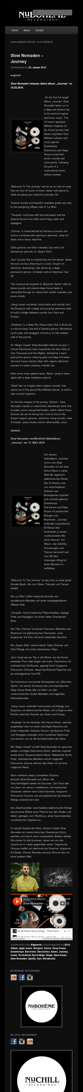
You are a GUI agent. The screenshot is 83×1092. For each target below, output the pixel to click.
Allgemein (36, 944)
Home (15, 30)
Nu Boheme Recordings (32, 955)
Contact (39, 30)
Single (49, 955)
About (27, 30)
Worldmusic (49, 958)
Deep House (59, 948)
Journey (63, 951)
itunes (54, 951)
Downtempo (17, 951)
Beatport (38, 948)
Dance (47, 948)
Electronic (30, 951)
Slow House (60, 955)
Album (14, 948)
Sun (39, 958)
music (14, 955)
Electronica (43, 951)
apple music (25, 948)
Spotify (32, 958)
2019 (67, 944)
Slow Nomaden (19, 958)
